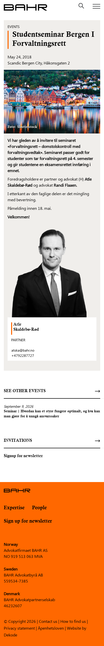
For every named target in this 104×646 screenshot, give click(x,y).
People (39, 508)
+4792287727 (22, 355)
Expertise (14, 508)
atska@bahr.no (22, 350)
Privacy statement (19, 627)
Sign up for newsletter (28, 521)
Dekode (10, 634)
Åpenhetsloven (51, 627)
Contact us (48, 621)
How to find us (73, 621)
